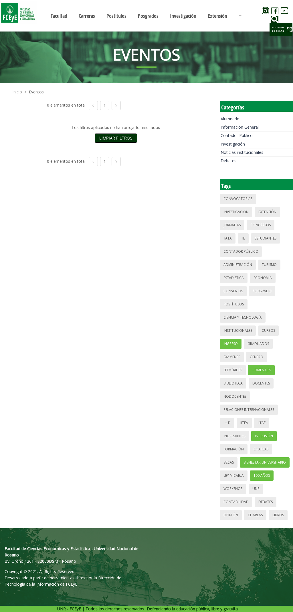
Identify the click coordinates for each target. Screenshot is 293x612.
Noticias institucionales (242, 152)
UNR (256, 488)
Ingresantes (234, 435)
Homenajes (261, 370)
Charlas (261, 449)
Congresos (260, 225)
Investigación (233, 144)
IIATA (227, 238)
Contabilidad (236, 501)
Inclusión (264, 435)
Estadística (233, 277)
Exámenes (231, 356)
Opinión (230, 515)
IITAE (262, 422)
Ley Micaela (233, 475)
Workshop (233, 488)
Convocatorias (237, 198)
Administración (237, 264)
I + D (227, 422)
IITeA (244, 422)
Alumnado (230, 118)
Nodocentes (234, 396)
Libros (278, 515)
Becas (228, 462)
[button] (281, 29)
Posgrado (262, 291)
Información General (240, 127)
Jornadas (232, 225)
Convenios (233, 291)
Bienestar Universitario (264, 462)
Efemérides (232, 370)
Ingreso (230, 343)
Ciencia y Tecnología (242, 317)
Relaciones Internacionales (248, 409)
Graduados (258, 343)
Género (256, 356)
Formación (233, 449)
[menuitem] (59, 15)
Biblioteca (233, 383)
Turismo (269, 264)
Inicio (17, 92)
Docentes (261, 383)
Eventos (36, 92)
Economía (263, 277)
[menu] (146, 15)
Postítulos (233, 304)
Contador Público (237, 135)
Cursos (268, 330)
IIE (243, 238)
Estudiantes (265, 238)
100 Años (262, 475)
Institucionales (237, 330)
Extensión (267, 211)
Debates (228, 160)
